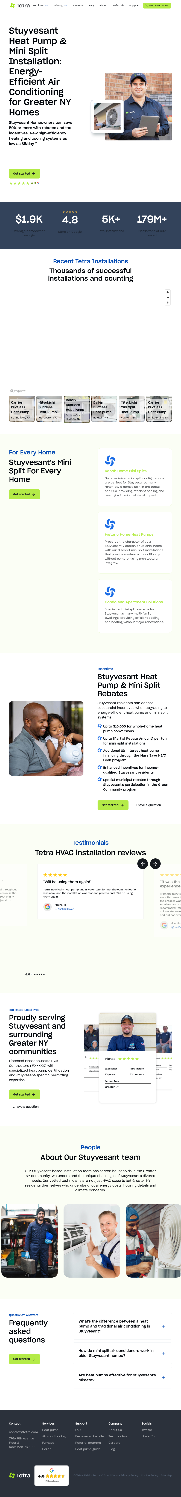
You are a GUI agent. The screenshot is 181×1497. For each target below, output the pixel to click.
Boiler (46, 1449)
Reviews (78, 5)
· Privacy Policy (128, 1475)
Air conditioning (54, 1436)
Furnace (48, 1442)
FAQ (91, 5)
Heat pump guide (88, 1449)
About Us (115, 1430)
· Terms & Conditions (104, 1475)
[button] (40, 5)
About (103, 5)
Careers (114, 1442)
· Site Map (166, 1475)
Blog (112, 1449)
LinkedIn (148, 1436)
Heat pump (50, 1430)
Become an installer (90, 1436)
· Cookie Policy (149, 1475)
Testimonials (118, 1436)
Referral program (88, 1442)
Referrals (118, 5)
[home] (20, 5)
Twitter (147, 1430)
